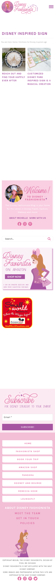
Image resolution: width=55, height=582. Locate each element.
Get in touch (27, 518)
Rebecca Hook (28, 491)
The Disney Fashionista (20, 8)
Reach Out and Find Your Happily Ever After (13, 77)
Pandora (28, 475)
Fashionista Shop (28, 451)
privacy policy (35, 572)
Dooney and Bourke (28, 483)
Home (28, 443)
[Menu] (50, 6)
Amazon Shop (28, 467)
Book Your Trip (28, 459)
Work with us (37, 218)
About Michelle (18, 218)
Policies (27, 523)
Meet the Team (27, 513)
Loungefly (28, 499)
